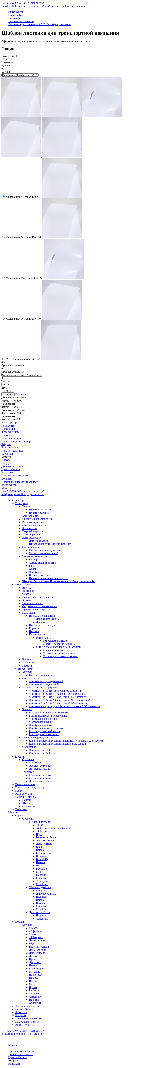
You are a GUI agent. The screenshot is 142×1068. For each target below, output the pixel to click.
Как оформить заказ (27, 1021)
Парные (40, 862)
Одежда (6, 434)
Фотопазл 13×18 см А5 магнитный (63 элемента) (58, 696)
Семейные (42, 884)
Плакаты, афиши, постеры (17, 441)
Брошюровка (29, 528)
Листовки (14, 18)
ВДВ (39, 834)
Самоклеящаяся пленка (42, 562)
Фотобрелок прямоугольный (46, 728)
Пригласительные (32, 603)
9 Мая (39, 824)
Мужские (34, 971)
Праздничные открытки (36, 609)
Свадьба (41, 877)
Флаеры (26, 593)
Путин (33, 987)
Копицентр (8, 425)
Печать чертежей (39, 512)
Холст (32, 568)
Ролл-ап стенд (9, 447)
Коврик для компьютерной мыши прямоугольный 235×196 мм (66, 740)
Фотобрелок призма (41, 725)
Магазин (6, 488)
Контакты (7, 472)
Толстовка (28, 771)
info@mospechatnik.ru (57, 6)
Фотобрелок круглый (41, 721)
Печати (26, 799)
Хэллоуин (42, 881)
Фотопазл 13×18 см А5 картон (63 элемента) (55, 690)
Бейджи (6, 444)
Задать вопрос (78, 6)
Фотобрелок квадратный (43, 718)
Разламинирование (33, 522)
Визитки (27, 587)
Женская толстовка (40, 778)
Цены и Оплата (10, 469)
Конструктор (16, 11)
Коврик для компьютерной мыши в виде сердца (57, 743)
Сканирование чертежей (43, 553)
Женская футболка (40, 765)
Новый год (35, 974)
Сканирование (30, 547)
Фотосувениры (10, 431)
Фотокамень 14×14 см (42, 753)
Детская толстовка (40, 781)
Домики (41, 621)
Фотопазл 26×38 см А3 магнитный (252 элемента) (58, 703)
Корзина (13, 1045)
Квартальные (37, 634)
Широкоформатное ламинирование (50, 543)
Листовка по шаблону (21, 21)
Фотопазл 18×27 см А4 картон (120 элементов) (57, 693)
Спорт (39, 871)
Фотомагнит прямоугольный (46, 681)
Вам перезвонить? (33, 2)
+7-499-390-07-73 (11, 2)
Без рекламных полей (55, 640)
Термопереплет (31, 534)
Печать (26, 506)
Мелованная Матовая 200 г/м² (23, 318)
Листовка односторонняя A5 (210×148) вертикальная (39, 24)
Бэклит (33, 565)
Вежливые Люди (46, 837)
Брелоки (27, 709)
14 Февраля (36, 937)
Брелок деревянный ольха (44, 731)
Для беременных (46, 893)
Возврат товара (24, 1024)
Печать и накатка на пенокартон (48, 578)
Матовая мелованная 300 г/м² (23, 359)
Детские (34, 956)
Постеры (34, 631)
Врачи (39, 846)
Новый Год (42, 859)
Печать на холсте (11, 438)
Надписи (41, 856)
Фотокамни (29, 746)
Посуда (5, 463)
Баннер (33, 559)
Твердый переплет (33, 531)
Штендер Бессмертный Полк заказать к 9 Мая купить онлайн (58, 581)
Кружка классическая (42, 675)
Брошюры (28, 662)
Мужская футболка (40, 821)
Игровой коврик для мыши (38, 737)
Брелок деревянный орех (44, 734)
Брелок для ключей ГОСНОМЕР (48, 712)
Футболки (28, 818)
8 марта (40, 890)
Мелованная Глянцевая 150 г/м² (24, 277)
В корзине (21, 394)
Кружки (27, 671)
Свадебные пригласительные (39, 606)
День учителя (44, 843)
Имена (40, 849)
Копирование (30, 515)
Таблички (7, 453)
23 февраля (35, 931)
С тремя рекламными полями (60, 656)
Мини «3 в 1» (44, 637)
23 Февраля (43, 831)
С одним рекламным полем (59, 643)
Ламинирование (31, 537)
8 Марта (34, 927)
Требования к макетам (14, 475)
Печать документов (40, 509)
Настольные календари (42, 615)
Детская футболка (39, 768)
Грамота (27, 665)
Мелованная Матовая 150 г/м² (23, 237)
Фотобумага (36, 572)
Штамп (26, 803)
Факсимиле (29, 806)
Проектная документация (37, 518)
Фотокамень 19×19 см (42, 749)
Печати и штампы (12, 450)
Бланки (26, 600)
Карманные (36, 628)
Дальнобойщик (45, 840)
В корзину (8, 394)
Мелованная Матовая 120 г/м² (23, 196)
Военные (41, 868)
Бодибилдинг (44, 853)
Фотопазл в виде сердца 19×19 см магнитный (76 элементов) (65, 706)
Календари (28, 612)
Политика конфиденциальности (20, 481)
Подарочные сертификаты (37, 596)
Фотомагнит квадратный (44, 684)
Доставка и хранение (13, 466)
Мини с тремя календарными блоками (58, 646)
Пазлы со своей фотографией (39, 687)
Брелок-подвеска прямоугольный (48, 715)
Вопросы (6, 478)
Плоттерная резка (39, 575)
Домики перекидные (48, 618)
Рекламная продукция (35, 556)
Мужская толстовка (40, 774)
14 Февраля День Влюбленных (54, 828)
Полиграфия (15, 15)
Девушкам (35, 962)
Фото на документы (34, 525)
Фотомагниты (30, 678)
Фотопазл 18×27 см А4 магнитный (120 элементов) (59, 700)
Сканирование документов (45, 550)
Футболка (28, 759)
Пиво (39, 865)
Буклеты (27, 659)
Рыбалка (41, 874)
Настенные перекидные (43, 625)
